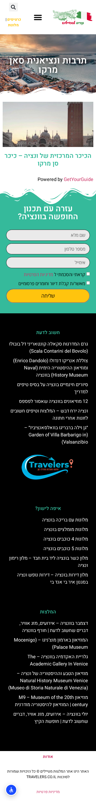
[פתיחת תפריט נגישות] (11, 790)
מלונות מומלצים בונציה (66, 529)
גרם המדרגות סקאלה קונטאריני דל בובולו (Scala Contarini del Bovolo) (48, 347)
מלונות (13, 25)
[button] (37, 17)
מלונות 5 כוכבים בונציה (65, 548)
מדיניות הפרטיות (38, 274)
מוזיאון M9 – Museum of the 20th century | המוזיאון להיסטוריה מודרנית (51, 701)
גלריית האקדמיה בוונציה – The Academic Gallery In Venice (57, 660)
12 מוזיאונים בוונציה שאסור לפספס (53, 401)
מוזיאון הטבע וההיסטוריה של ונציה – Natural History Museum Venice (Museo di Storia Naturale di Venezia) (48, 681)
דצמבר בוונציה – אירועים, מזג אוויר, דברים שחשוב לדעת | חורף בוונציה (53, 627)
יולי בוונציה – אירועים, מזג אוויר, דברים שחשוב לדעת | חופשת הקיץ (50, 718)
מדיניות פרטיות (48, 792)
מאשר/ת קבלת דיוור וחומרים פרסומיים (51, 283)
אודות (48, 757)
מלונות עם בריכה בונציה (65, 520)
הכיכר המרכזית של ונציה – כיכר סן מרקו (48, 159)
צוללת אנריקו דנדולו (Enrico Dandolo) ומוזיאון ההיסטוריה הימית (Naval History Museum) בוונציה (50, 368)
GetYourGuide (78, 179)
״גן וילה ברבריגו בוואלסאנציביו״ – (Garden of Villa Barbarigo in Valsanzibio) (56, 435)
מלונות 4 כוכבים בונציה (65, 539)
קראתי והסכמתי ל (54, 274)
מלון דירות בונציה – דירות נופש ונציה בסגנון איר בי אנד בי (52, 578)
